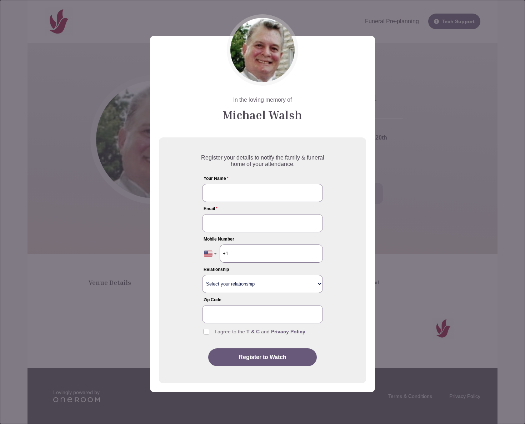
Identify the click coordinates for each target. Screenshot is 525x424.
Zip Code (212, 299)
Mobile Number (219, 239)
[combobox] (210, 253)
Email (211, 208)
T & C (253, 331)
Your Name (216, 178)
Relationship (216, 269)
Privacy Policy (288, 331)
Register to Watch (262, 357)
